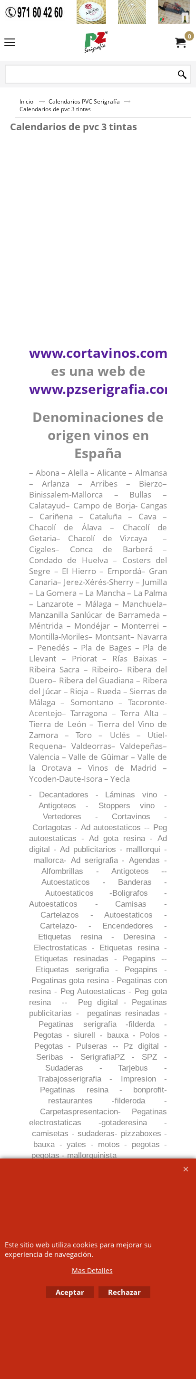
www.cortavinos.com (98, 353)
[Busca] (182, 74)
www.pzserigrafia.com (103, 389)
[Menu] (9, 43)
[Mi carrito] (180, 42)
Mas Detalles (92, 1270)
